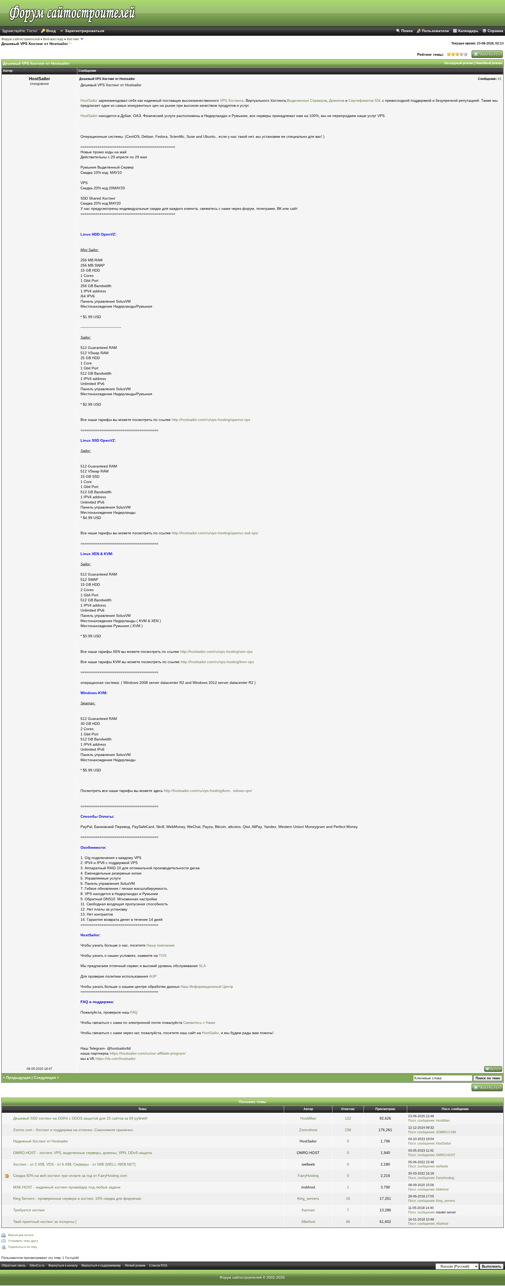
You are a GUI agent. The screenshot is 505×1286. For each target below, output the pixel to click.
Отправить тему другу (23, 1240)
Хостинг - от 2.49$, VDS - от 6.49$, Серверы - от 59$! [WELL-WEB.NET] (74, 1164)
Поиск (407, 31)
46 (348, 1221)
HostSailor (89, 100)
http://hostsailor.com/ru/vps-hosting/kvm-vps (217, 662)
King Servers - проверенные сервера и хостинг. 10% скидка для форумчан (77, 1198)
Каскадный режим (459, 63)
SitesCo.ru (36, 1265)
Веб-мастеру (53, 39)
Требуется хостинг (29, 1210)
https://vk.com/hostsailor (115, 1058)
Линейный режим (488, 63)
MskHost (442, 1189)
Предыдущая (18, 1077)
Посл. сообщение (421, 1120)
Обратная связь (14, 1265)
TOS (162, 955)
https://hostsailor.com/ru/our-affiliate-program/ (148, 1053)
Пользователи (435, 31)
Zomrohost (308, 1130)
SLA (202, 966)
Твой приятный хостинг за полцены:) (45, 1221)
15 (348, 1198)
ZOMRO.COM (446, 1132)
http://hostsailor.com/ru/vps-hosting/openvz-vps (211, 420)
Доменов (336, 100)
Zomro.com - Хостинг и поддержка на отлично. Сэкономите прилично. (73, 1130)
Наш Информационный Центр (207, 986)
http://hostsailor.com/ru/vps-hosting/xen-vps (216, 651)
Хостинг (73, 39)
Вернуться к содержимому (101, 1265)
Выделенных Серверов (307, 100)
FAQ (134, 1012)
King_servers (308, 1198)
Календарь (468, 31)
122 (348, 1118)
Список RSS (158, 1265)
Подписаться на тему (22, 1246)
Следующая (45, 1077)
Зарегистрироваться (84, 31)
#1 (499, 79)
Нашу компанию (161, 945)
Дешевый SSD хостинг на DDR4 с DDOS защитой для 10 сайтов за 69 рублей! (80, 1118)
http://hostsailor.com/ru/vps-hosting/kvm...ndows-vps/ (208, 791)
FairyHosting (308, 1175)
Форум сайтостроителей (20, 39)
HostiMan (308, 1118)
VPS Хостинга (232, 100)
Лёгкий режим (135, 1265)
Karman (308, 1210)
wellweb (442, 1166)
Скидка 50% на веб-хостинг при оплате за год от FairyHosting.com (70, 1175)
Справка (495, 31)
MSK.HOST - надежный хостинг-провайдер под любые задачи (66, 1187)
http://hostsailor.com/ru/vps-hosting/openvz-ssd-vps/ (215, 533)
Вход (51, 31)
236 (348, 1130)
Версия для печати (20, 1235)
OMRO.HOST (445, 1155)
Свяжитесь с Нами (199, 1022)
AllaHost (308, 1221)
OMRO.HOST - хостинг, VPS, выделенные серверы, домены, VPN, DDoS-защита (82, 1153)
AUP (152, 976)
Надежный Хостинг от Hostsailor (40, 1141)
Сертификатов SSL (365, 100)
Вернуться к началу (63, 1265)
